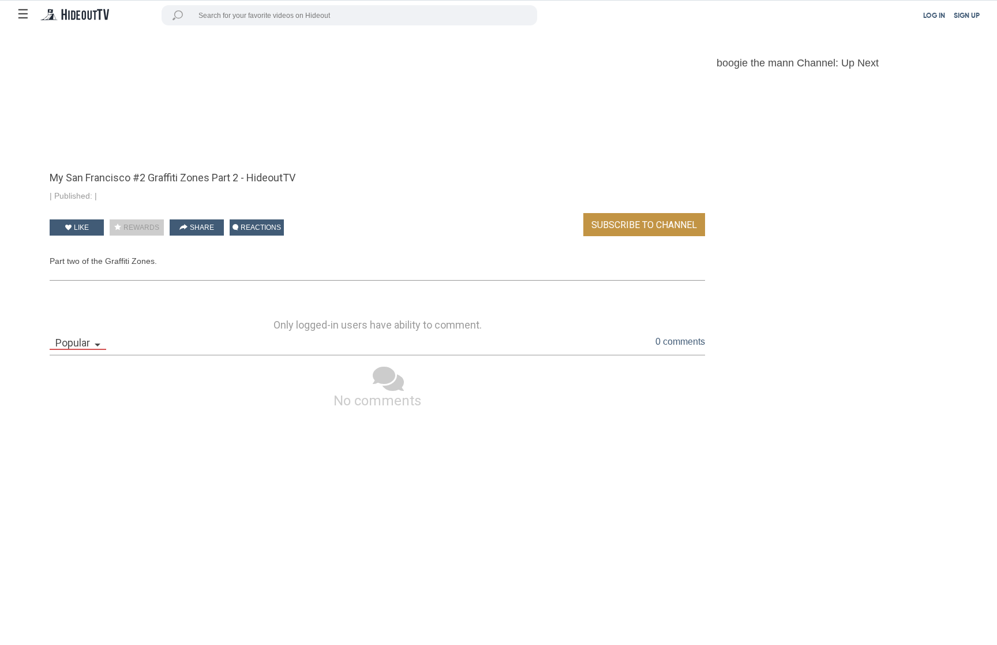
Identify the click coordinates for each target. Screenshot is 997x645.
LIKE (80, 227)
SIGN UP (967, 16)
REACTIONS (260, 227)
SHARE (201, 227)
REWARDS (140, 227)
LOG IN (934, 16)
